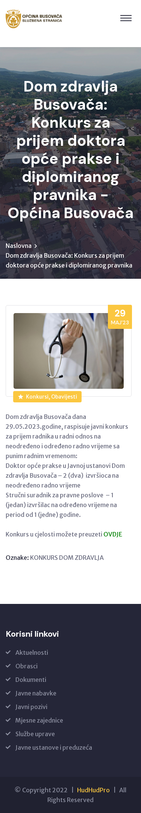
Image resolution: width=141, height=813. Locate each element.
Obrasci (26, 666)
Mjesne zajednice (39, 720)
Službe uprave (35, 734)
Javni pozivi (31, 707)
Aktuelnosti (31, 652)
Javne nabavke (35, 693)
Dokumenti (30, 679)
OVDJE (112, 534)
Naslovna (19, 245)
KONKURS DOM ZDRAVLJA (67, 557)
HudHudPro (93, 790)
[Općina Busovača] (34, 18)
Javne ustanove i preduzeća (53, 747)
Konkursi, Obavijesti (51, 396)
